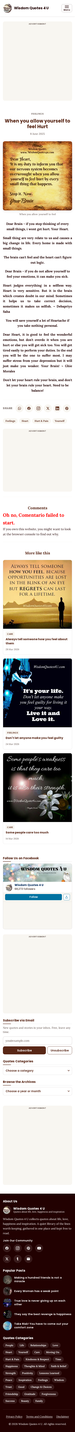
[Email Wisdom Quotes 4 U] (28, 1259)
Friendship (11, 1394)
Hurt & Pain (41, 421)
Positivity (27, 1373)
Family (39, 1401)
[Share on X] (48, 408)
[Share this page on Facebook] (66, 897)
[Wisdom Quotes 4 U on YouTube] (39, 1248)
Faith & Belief (58, 1366)
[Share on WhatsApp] (19, 408)
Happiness (11, 1366)
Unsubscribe (60, 1050)
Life (22, 1345)
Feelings (37, 113)
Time (58, 1359)
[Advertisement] (37, 63)
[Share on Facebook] (29, 408)
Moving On (52, 1352)
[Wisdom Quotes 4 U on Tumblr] (18, 1259)
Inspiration (25, 1380)
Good (21, 1387)
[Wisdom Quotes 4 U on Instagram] (38, 408)
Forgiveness (49, 1394)
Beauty (25, 1401)
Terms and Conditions (39, 1416)
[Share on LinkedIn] (57, 408)
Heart (25, 421)
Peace (8, 1380)
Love (55, 1345)
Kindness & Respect (37, 1359)
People (9, 1345)
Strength (10, 1373)
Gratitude (29, 1394)
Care (37, 1352)
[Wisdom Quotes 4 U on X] (7, 1259)
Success (10, 1401)
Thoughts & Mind (34, 1366)
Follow (33, 897)
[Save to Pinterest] (67, 408)
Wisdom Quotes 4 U (29, 885)
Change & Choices (41, 1387)
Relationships (38, 1345)
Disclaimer (62, 1416)
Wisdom (59, 1380)
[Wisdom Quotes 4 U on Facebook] (7, 1248)
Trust (8, 1387)
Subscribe (24, 1050)
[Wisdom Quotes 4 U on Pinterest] (28, 1248)
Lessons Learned (49, 1373)
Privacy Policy (14, 1416)
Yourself (59, 421)
